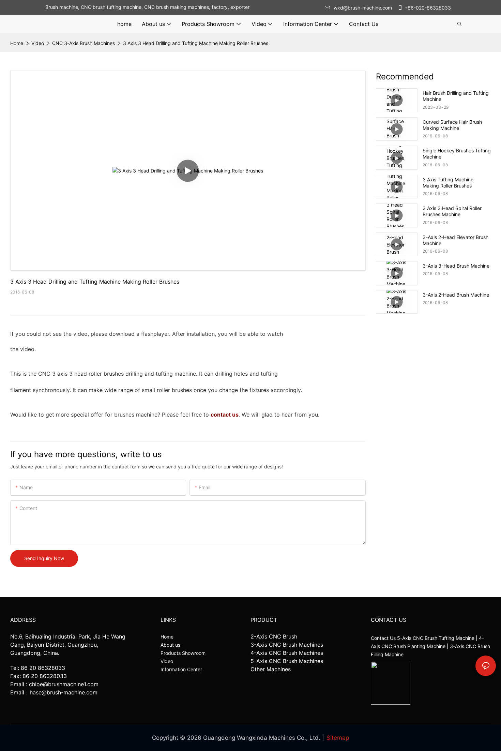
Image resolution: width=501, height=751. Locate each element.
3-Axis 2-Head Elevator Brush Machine (455, 240)
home (16, 43)
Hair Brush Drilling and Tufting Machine (456, 96)
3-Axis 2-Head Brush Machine (456, 295)
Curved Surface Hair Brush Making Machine (452, 125)
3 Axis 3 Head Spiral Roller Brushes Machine (452, 211)
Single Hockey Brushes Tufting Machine (457, 154)
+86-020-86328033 (428, 8)
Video (37, 43)
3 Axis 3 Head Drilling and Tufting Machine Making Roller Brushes (195, 43)
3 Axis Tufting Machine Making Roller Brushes (448, 183)
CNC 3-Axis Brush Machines (83, 43)
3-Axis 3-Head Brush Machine (456, 266)
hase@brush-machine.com (63, 692)
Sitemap (338, 737)
